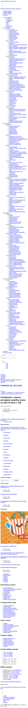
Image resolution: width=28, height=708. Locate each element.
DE (7, 367)
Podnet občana (12, 31)
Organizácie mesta (13, 219)
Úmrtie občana (12, 159)
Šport (7, 24)
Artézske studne (12, 102)
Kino (7, 22)
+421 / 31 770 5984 (7, 656)
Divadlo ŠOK (12, 291)
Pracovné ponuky (13, 303)
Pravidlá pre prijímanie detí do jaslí (17, 58)
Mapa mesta (12, 115)
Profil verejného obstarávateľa (16, 259)
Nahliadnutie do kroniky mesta (16, 209)
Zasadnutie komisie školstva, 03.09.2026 (9, 494)
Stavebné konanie (13, 163)
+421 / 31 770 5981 (7, 652)
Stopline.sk (11, 346)
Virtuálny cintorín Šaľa (8, 642)
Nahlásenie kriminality (14, 34)
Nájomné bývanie (13, 75)
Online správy (9, 26)
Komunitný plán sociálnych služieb (17, 86)
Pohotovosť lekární (13, 304)
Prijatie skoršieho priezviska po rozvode (18, 153)
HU (7, 365)
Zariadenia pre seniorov (14, 83)
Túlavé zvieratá (12, 105)
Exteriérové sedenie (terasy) (15, 187)
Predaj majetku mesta (14, 250)
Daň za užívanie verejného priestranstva (18, 44)
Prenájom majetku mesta (14, 251)
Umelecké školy (13, 69)
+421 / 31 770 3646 (13, 675)
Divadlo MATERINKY (14, 290)
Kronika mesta (12, 335)
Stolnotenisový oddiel (14, 317)
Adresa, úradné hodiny (14, 126)
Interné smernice (13, 228)
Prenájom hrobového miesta (15, 122)
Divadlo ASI (12, 289)
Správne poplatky (13, 55)
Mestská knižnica (13, 284)
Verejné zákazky (13, 256)
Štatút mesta (12, 225)
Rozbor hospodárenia (14, 247)
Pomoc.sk (11, 347)
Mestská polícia (12, 35)
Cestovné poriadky (13, 307)
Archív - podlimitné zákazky (15, 263)
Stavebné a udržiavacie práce (15, 167)
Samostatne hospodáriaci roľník (16, 185)
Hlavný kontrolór (13, 218)
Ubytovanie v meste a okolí (15, 302)
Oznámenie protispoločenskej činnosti (17, 271)
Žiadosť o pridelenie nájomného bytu (17, 77)
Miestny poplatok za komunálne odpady (18, 47)
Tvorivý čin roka (13, 334)
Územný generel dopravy (15, 113)
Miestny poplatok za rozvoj (15, 51)
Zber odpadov (6, 591)
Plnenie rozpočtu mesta (14, 246)
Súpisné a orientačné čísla (15, 144)
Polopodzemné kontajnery (15, 95)
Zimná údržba (12, 119)
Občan (8, 27)
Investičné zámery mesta (14, 223)
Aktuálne (8, 18)
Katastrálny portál (13, 342)
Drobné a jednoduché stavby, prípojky (17, 166)
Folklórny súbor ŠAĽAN (15, 293)
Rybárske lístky (12, 210)
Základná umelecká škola (15, 297)
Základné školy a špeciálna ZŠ (16, 66)
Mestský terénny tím (13, 82)
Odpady (11, 92)
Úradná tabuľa (9, 20)
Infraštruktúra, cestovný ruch (15, 332)
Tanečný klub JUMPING (15, 294)
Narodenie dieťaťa (13, 146)
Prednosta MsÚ (12, 130)
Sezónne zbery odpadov (14, 93)
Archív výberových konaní (15, 276)
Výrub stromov (12, 99)
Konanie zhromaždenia (14, 202)
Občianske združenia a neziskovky (17, 324)
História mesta (12, 328)
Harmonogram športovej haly (15, 322)
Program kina (12, 281)
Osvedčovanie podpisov (8, 590)
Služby (8, 123)
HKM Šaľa (11, 315)
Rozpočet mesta (12, 245)
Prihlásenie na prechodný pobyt (16, 137)
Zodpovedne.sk (12, 348)
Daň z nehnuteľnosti (13, 42)
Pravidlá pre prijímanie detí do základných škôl (16, 63)
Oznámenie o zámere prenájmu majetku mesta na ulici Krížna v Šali (12, 393)
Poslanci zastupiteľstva (14, 238)
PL (7, 368)
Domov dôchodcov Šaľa (14, 88)
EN (7, 364)
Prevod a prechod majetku (15, 253)
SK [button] (4, 361)
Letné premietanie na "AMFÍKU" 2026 (8, 546)
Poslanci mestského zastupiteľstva (11, 625)
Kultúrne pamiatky (13, 329)
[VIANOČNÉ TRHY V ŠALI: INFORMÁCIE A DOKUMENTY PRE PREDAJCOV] (14, 554)
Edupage (11, 71)
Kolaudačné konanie (14, 165)
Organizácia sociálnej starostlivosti (17, 87)
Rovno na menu (12, 1)
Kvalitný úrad (12, 128)
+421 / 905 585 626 (16, 670)
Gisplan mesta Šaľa (7, 641)
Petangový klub (12, 320)
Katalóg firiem (12, 310)
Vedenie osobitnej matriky (15, 156)
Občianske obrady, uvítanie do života (17, 152)
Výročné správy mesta (14, 249)
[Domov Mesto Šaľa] (11, 379)
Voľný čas (10, 278)
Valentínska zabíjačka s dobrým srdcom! (9, 567)
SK (7, 363)
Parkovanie (11, 108)
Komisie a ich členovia (14, 240)
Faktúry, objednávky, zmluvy (15, 273)
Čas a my (8, 25)
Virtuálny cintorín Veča (8, 643)
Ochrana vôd (12, 101)
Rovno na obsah (4, 1)
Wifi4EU (5, 646)
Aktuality (10, 17)
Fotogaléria (11, 285)
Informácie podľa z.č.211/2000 (16, 267)
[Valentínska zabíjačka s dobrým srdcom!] (10, 564)
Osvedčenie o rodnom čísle (15, 154)
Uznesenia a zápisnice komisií (16, 237)
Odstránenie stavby (13, 176)
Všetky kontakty (7, 679)
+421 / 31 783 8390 (12, 677)
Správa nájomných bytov (15, 254)
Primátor (11, 215)
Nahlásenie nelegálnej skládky (16, 96)
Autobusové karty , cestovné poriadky (17, 114)
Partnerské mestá (13, 220)
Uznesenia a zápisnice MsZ (15, 236)
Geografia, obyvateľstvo (14, 330)
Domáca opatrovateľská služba (16, 84)
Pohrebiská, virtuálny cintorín (16, 121)
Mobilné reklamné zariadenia (15, 188)
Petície (10, 203)
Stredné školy (12, 68)
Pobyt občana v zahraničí (15, 140)
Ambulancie (12, 306)
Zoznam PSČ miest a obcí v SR (16, 343)
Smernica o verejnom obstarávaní (16, 260)
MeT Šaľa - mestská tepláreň (15, 90)
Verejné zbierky (12, 194)
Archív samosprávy (13, 277)
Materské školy (12, 65)
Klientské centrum (13, 30)
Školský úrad (12, 57)
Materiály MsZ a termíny (14, 234)
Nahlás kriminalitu (7, 12)
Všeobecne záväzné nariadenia (16, 227)
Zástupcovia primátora (14, 216)
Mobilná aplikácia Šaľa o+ (9, 638)
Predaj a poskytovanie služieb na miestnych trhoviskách (16, 183)
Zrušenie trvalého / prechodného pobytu (18, 139)
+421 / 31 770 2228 (16, 674)
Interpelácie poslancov (14, 241)
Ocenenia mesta (12, 333)
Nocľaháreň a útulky (14, 80)
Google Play (6, 687)
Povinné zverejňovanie (8, 605)
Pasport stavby (12, 174)
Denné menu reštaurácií (14, 300)
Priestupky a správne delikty (15, 201)
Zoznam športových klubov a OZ (16, 321)
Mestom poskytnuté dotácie (15, 275)
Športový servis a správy (14, 312)
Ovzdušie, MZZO (13, 100)
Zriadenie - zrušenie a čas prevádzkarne (18, 179)
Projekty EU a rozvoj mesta (15, 222)
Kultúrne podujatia (13, 282)
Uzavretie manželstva (14, 150)
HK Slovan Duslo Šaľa (14, 313)
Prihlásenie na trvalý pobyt (15, 136)
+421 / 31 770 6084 (13, 676)
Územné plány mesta (14, 231)
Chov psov (11, 104)
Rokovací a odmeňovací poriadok (16, 242)
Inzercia (11, 308)
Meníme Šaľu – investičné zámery (11, 428)
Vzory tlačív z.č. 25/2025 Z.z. (16, 162)
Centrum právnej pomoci (14, 344)
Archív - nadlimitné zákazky (15, 264)
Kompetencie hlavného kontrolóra (17, 232)
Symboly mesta (12, 326)
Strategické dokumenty (14, 229)
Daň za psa (11, 43)
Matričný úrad (6, 596)
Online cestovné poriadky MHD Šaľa (17, 341)
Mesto (8, 212)
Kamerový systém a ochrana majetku (17, 117)
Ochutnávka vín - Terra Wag (11, 385)
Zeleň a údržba (12, 97)
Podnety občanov (7, 13)
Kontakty (5, 15)
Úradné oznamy (7, 632)
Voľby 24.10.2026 (7, 352)
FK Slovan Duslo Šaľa (14, 316)
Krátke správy (18, 427)
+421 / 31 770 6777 (15, 671)
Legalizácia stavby (13, 175)
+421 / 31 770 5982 (7, 653)
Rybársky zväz (12, 319)
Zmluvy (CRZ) (12, 272)
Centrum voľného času (14, 70)
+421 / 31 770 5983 (7, 655)
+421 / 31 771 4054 (14, 672)
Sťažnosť (11, 205)
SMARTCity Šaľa (13, 38)
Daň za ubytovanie (13, 46)
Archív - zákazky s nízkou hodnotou (17, 262)
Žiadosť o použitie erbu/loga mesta (17, 211)
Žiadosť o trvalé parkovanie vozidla (17, 109)
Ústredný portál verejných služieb (16, 350)
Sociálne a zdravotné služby (9, 599)
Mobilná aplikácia (7, 11)
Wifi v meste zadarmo (14, 299)
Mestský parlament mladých (15, 73)
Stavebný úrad (6, 598)
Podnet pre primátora (14, 33)
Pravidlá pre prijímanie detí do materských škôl (16, 61)
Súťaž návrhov (12, 258)
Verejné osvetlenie (13, 118)
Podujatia (8, 21)
